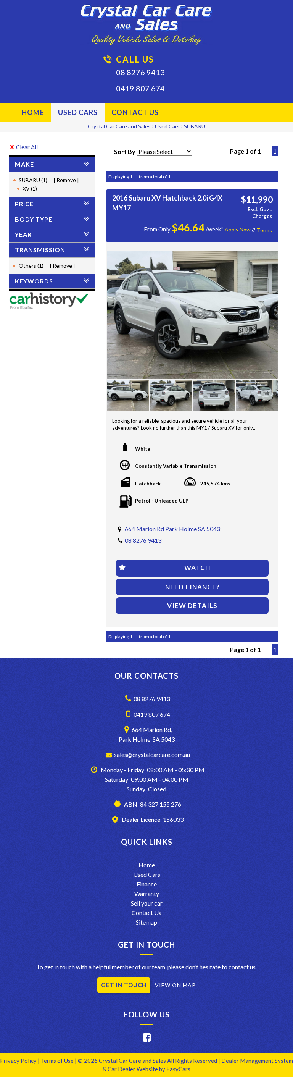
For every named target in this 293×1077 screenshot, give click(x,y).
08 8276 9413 (140, 72)
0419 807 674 (140, 88)
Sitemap (146, 922)
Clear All (27, 147)
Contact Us (135, 112)
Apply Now (238, 229)
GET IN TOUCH (123, 985)
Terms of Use (58, 1060)
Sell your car (147, 903)
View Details (192, 606)
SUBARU (194, 126)
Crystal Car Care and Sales (119, 126)
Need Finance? (192, 587)
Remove (66, 180)
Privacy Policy (19, 1060)
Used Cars (78, 112)
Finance (147, 884)
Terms (264, 230)
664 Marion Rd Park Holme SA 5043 (172, 528)
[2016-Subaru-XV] (192, 314)
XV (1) (30, 188)
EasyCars (178, 1069)
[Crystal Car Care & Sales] (146, 24)
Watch (197, 568)
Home (33, 112)
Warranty (146, 893)
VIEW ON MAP (175, 985)
